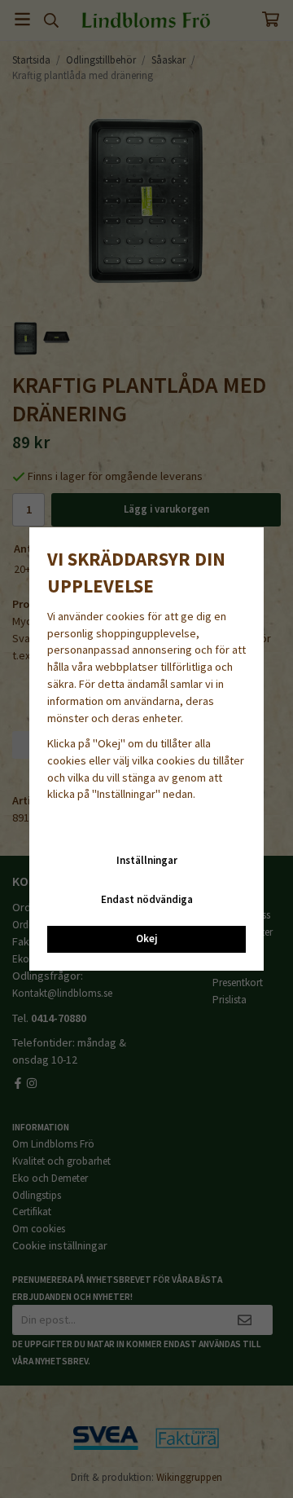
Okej (146, 938)
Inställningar (146, 860)
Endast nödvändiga (147, 899)
